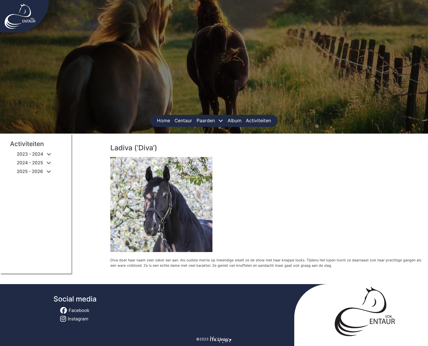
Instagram (78, 319)
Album (234, 120)
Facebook (79, 310)
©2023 (203, 339)
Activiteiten (258, 120)
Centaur (183, 120)
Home (163, 120)
